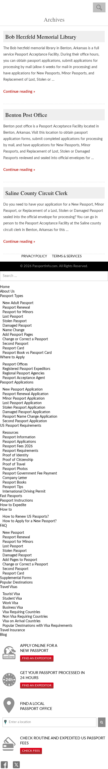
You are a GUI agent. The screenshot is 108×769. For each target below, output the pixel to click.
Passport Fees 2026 (18, 446)
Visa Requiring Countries (21, 612)
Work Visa (10, 603)
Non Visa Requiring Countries (25, 616)
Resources (10, 433)
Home (5, 287)
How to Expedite (13, 505)
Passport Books (14, 482)
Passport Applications (16, 382)
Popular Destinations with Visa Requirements (37, 626)
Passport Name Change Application (30, 416)
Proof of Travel (14, 464)
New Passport (13, 533)
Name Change (13, 330)
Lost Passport (13, 316)
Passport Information (19, 437)
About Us (7, 291)
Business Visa (13, 607)
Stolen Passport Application (24, 407)
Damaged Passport (17, 325)
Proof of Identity (15, 455)
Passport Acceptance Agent (24, 378)
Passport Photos (15, 469)
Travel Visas (8, 587)
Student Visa (12, 598)
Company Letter (15, 478)
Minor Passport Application (24, 398)
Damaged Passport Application (26, 412)
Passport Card (13, 348)
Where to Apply (12, 357)
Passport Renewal (16, 307)
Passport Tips (13, 487)
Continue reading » (19, 91)
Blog (3, 635)
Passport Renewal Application (25, 394)
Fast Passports (11, 496)
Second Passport (15, 344)
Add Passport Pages (18, 335)
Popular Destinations (16, 582)
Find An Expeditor (36, 658)
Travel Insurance (12, 630)
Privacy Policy (34, 256)
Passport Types (11, 296)
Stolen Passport (15, 321)
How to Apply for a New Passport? (30, 521)
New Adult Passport (18, 303)
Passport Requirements (20, 451)
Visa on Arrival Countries (21, 621)
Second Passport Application (25, 421)
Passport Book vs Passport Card (27, 353)
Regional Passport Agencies (23, 373)
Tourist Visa (11, 594)
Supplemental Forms (16, 578)
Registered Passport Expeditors (26, 369)
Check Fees (31, 750)
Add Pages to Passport (20, 560)
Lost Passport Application (22, 403)
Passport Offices (15, 364)
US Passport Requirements (20, 425)
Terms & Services (67, 256)
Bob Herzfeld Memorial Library (40, 36)
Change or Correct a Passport (25, 339)
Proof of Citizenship (18, 460)
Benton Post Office (26, 114)
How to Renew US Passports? (26, 516)
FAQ (3, 525)
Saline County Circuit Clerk (36, 193)
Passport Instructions (16, 500)
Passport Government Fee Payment (30, 473)
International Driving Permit (24, 491)
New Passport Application (23, 389)
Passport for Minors (18, 312)
